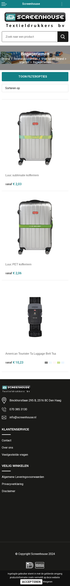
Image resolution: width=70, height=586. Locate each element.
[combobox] (29, 36)
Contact (6, 440)
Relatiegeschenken (26, 58)
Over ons (7, 447)
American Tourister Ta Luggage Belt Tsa (30, 353)
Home (6, 58)
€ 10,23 (14, 362)
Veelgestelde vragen (15, 454)
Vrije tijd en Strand (52, 58)
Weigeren (47, 581)
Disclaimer (8, 491)
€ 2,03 (13, 184)
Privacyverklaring (12, 484)
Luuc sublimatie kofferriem (22, 175)
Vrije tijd (24, 62)
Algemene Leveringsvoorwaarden (23, 477)
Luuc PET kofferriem (18, 264)
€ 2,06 (13, 273)
